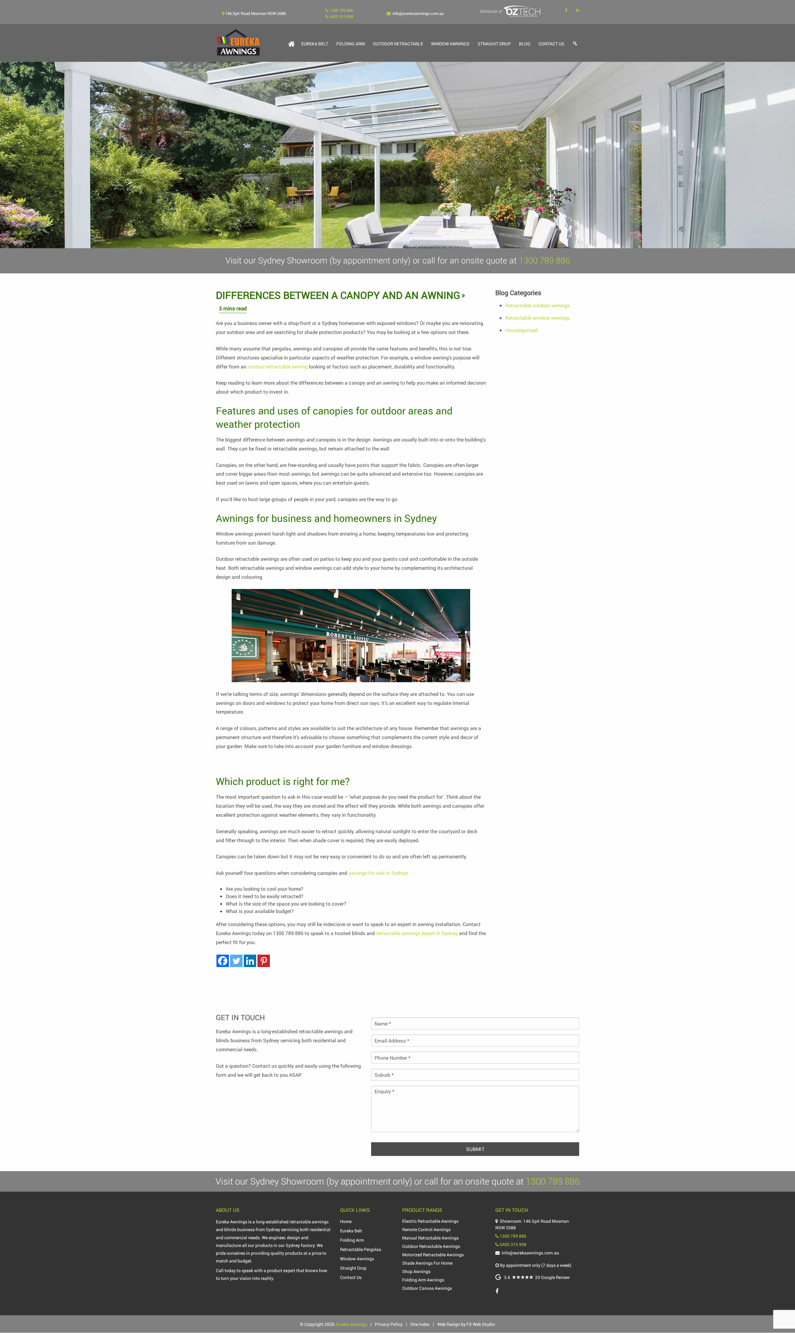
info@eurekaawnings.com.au (418, 13)
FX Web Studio (480, 1324)
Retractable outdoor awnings (537, 305)
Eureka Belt (314, 44)
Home (346, 1221)
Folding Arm (350, 44)
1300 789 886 (288, 933)
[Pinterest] (263, 961)
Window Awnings (450, 44)
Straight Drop (494, 44)
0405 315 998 (513, 1244)
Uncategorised (521, 330)
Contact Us (551, 44)
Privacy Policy (388, 1324)
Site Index (419, 1324)
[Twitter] (236, 961)
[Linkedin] (250, 961)
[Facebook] (222, 961)
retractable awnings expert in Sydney (417, 933)
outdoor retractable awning (278, 366)
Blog (524, 44)
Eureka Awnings (351, 1324)
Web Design (448, 1324)
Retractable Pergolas (360, 1249)
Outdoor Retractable (398, 44)
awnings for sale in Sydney (377, 873)
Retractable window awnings (537, 317)
